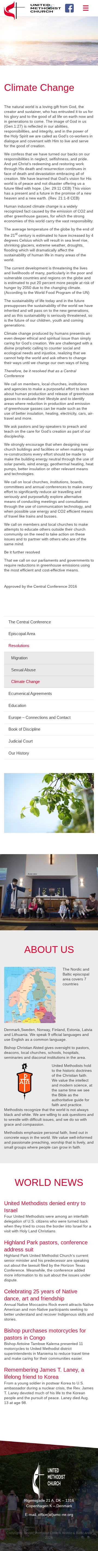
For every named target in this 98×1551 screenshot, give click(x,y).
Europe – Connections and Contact (39, 717)
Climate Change (25, 681)
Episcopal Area (21, 633)
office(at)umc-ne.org (55, 1514)
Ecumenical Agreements (30, 693)
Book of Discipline (24, 729)
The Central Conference (29, 622)
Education (17, 705)
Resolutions (18, 645)
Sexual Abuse (23, 669)
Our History (18, 753)
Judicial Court (20, 741)
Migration (19, 658)
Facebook (71, 8)
